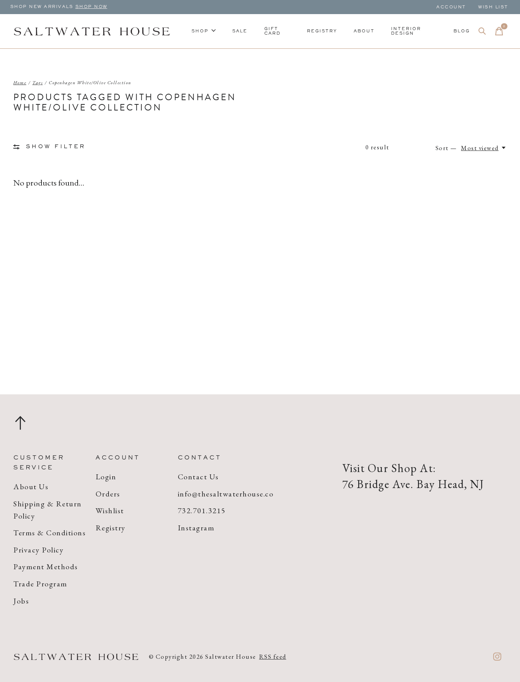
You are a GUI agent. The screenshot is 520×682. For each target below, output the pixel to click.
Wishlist (110, 511)
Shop (200, 31)
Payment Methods (45, 567)
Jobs (21, 601)
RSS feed (272, 656)
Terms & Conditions (49, 533)
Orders (108, 494)
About (364, 31)
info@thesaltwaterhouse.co (226, 494)
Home (19, 83)
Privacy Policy (38, 550)
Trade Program (40, 584)
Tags (37, 83)
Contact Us (198, 477)
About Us (30, 486)
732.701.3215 (202, 511)
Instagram (196, 528)
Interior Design (406, 31)
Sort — (446, 148)
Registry (322, 31)
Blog (461, 31)
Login (106, 477)
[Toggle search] (482, 31)
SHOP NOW (91, 7)
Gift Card (272, 31)
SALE (239, 31)
